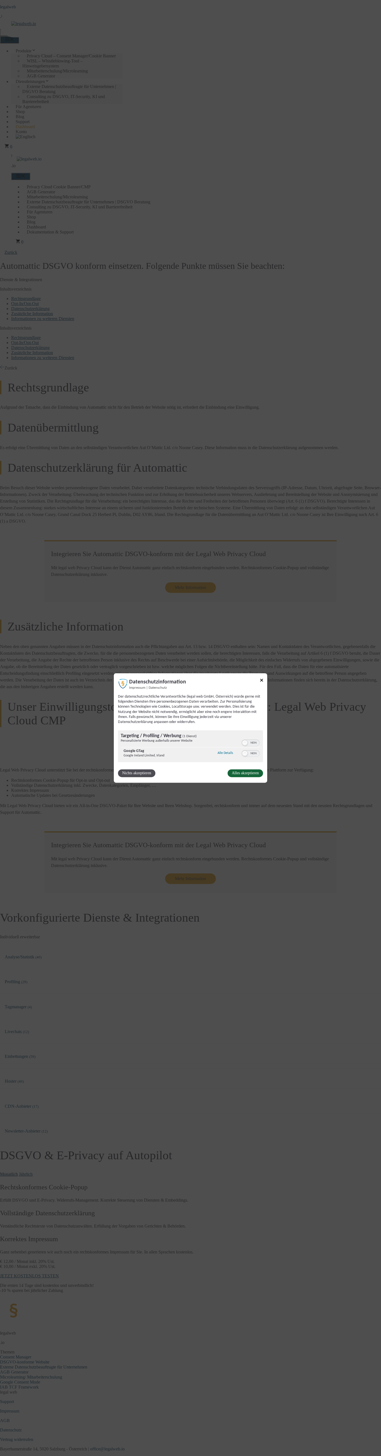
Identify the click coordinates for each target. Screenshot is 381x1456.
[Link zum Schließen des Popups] (261, 681)
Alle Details (225, 753)
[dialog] (190, 728)
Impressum (137, 688)
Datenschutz (158, 688)
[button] (244, 743)
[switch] (250, 743)
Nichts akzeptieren (136, 773)
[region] (190, 747)
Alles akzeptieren (245, 773)
